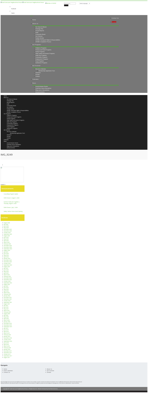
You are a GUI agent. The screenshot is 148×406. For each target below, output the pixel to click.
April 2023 (6, 273)
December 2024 (8, 245)
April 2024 (6, 257)
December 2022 (8, 278)
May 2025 (6, 239)
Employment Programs (41, 59)
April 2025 (6, 240)
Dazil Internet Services (53, 388)
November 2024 (8, 247)
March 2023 (7, 274)
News (34, 83)
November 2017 (8, 352)
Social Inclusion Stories (41, 86)
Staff (36, 32)
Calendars (35, 79)
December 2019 (8, 323)
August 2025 (7, 235)
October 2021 (7, 300)
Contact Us (115, 18)
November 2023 (8, 261)
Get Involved (36, 65)
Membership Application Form (47, 71)
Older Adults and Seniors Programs (45, 53)
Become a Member (40, 69)
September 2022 (8, 283)
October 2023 (7, 263)
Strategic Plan (39, 29)
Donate (37, 74)
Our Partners (39, 36)
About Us (35, 23)
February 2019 (7, 334)
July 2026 (6, 224)
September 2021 (8, 302)
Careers (37, 76)
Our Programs (36, 44)
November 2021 (8, 299)
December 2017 (8, 351)
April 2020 (6, 318)
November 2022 (8, 279)
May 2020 (6, 317)
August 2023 (7, 266)
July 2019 (6, 328)
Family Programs (40, 51)
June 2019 (6, 330)
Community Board (40, 34)
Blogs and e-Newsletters (42, 90)
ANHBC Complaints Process (43, 41)
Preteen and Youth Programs (43, 50)
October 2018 (7, 339)
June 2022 (6, 287)
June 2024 (6, 253)
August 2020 (7, 313)
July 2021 (6, 305)
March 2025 (7, 242)
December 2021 (8, 297)
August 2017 (7, 357)
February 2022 (7, 294)
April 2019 (6, 331)
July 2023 (6, 268)
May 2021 (6, 309)
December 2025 (8, 229)
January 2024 (7, 258)
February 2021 (7, 312)
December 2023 (8, 260)
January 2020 (7, 321)
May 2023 (6, 271)
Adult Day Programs (41, 55)
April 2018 (6, 344)
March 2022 (7, 292)
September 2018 (8, 341)
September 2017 (8, 356)
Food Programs (39, 61)
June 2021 (6, 307)
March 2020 (7, 320)
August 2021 (7, 304)
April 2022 (6, 291)
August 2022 (7, 284)
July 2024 (6, 252)
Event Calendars (8, 370)
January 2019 (7, 336)
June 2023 (6, 270)
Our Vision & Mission (41, 27)
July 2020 (6, 315)
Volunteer (38, 72)
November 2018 (8, 338)
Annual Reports (39, 30)
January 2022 (7, 296)
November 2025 (8, 231)
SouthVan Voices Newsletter (43, 88)
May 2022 (6, 289)
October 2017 (7, 354)
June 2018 (6, 343)
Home (34, 19)
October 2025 (7, 232)
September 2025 (8, 234)
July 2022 (6, 286)
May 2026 (6, 227)
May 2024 (6, 255)
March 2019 (7, 333)
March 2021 (7, 310)
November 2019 (8, 325)
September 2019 (8, 326)
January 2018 (7, 349)
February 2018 (7, 347)
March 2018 (7, 346)
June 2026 (6, 226)
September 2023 (8, 265)
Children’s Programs (40, 48)
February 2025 (7, 244)
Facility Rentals (39, 38)
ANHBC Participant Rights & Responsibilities (47, 40)
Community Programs (41, 57)
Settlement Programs (41, 63)
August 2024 (7, 250)
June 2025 (6, 237)
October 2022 (7, 281)
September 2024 (8, 248)
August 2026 (7, 223)
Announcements (40, 92)
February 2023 (7, 276)
